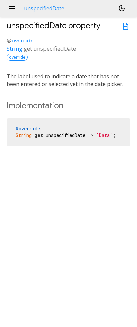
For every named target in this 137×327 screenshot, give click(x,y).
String (14, 48)
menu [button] (12, 8)
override (23, 40)
